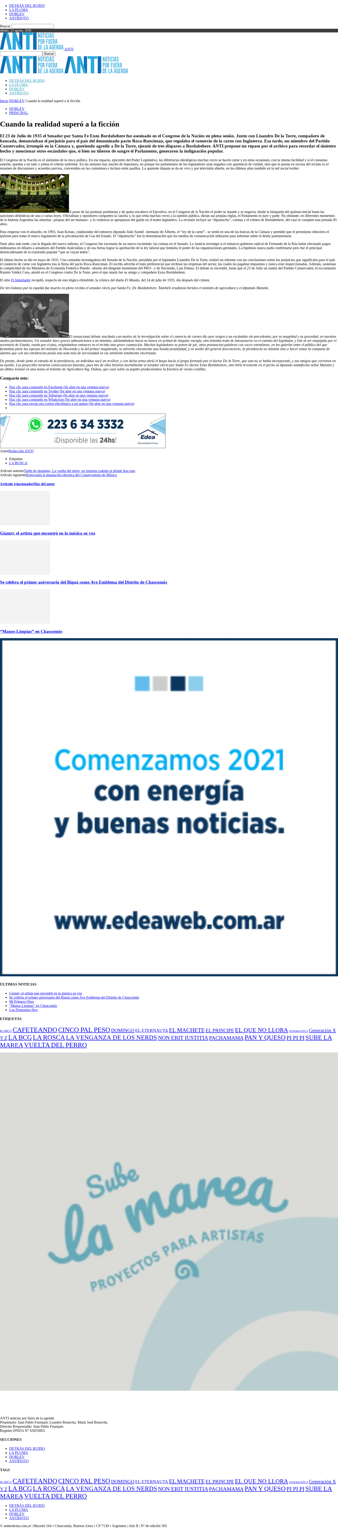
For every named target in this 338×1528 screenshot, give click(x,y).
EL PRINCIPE (220, 1030)
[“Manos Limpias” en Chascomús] (25, 622)
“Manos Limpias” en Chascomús (31, 631)
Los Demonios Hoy (23, 1010)
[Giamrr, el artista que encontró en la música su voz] (25, 524)
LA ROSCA (18, 463)
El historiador (21, 280)
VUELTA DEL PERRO (55, 1045)
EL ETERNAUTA (151, 1030)
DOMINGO (122, 1030)
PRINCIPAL (18, 113)
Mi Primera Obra (21, 1001)
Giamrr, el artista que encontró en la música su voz (47, 533)
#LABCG (6, 1031)
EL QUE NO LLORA (261, 1030)
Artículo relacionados (16, 484)
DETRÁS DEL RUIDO (27, 6)
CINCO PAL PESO (84, 1029)
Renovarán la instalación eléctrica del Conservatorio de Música (71, 475)
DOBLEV (17, 14)
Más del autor (44, 484)
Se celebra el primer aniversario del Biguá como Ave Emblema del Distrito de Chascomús (83, 582)
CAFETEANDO (35, 1029)
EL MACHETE (187, 1030)
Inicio (4, 101)
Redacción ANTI (21, 451)
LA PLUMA (18, 10)
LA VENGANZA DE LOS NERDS (111, 1037)
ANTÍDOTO (19, 18)
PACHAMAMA (226, 1038)
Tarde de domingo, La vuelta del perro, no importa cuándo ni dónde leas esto (79, 471)
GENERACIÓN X (298, 1031)
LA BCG (20, 1037)
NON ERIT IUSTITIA (183, 1038)
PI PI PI (295, 1038)
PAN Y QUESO (265, 1037)
